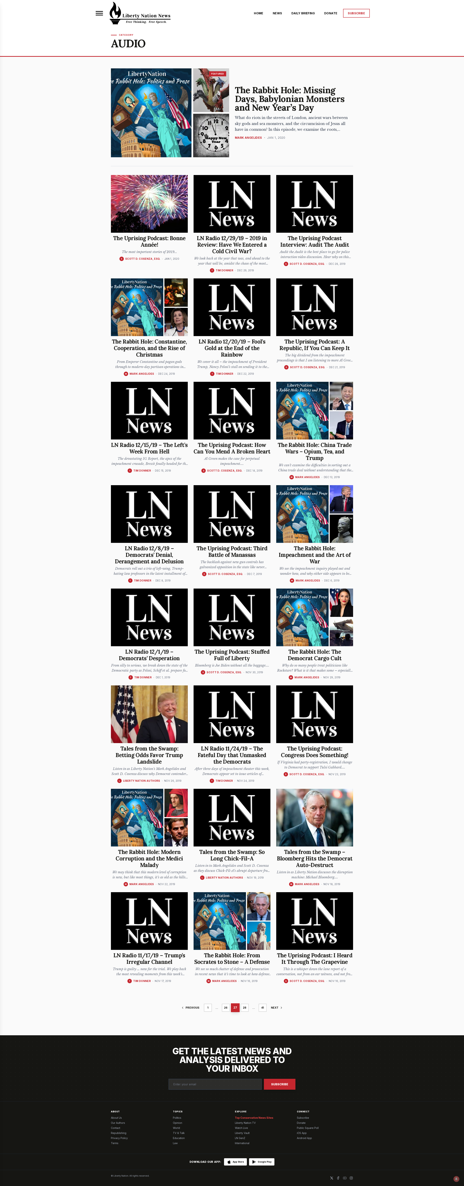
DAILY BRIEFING (303, 13)
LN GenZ (240, 1138)
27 (235, 1008)
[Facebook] (338, 1178)
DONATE (330, 13)
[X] (332, 1178)
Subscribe (279, 1084)
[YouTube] (345, 1178)
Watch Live (241, 1127)
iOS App (302, 1132)
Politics (177, 1117)
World (176, 1127)
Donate (301, 1122)
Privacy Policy (119, 1138)
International (242, 1143)
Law (175, 1143)
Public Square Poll (308, 1127)
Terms (114, 1143)
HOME (258, 13)
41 (262, 1007)
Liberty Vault (242, 1132)
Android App (304, 1138)
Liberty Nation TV (245, 1122)
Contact (115, 1127)
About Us (116, 1117)
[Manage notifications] (456, 1179)
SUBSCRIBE (356, 13)
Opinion (177, 1122)
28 (244, 1007)
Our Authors (118, 1122)
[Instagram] (351, 1178)
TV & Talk (179, 1132)
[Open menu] (99, 13)
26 (225, 1007)
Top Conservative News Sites (254, 1117)
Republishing (118, 1132)
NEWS (277, 13)
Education (179, 1138)
